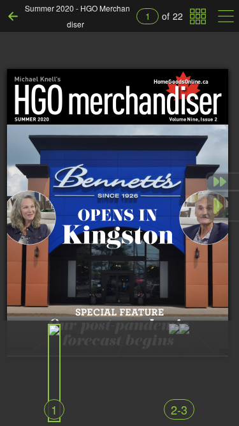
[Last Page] (223, 182)
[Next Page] (223, 206)
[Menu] (226, 16)
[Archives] (198, 16)
